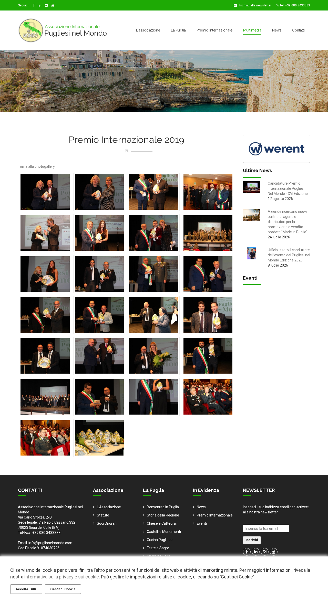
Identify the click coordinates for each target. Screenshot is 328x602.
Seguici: (23, 5)
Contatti (298, 30)
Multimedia (252, 30)
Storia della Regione (163, 515)
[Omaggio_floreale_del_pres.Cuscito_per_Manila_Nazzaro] (153, 356)
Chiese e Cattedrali (162, 523)
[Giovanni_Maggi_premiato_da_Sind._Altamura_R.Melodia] (44, 315)
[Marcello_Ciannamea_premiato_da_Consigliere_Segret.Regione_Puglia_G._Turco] (207, 315)
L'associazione (148, 30)
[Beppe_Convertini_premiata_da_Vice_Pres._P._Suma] (44, 233)
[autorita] (207, 192)
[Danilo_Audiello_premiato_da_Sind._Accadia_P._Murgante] (153, 233)
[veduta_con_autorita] (207, 397)
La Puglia (178, 30)
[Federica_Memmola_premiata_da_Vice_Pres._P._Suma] (44, 274)
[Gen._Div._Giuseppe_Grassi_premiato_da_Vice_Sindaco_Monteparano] (153, 274)
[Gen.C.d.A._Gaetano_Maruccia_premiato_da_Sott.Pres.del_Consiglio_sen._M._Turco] (99, 274)
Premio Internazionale (214, 30)
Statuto (103, 515)
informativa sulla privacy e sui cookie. (62, 576)
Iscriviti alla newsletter (255, 5)
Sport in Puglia (158, 556)
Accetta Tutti (26, 589)
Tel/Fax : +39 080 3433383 (39, 533)
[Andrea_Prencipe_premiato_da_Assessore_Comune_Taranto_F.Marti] (44, 192)
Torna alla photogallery (36, 166)
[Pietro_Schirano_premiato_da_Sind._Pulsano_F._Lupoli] (207, 356)
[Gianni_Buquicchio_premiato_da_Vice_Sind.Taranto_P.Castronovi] (207, 274)
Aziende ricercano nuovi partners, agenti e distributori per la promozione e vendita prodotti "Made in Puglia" (288, 221)
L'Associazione (109, 507)
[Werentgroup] (276, 148)
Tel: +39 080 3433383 (294, 5)
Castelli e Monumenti (164, 532)
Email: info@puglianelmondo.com (45, 543)
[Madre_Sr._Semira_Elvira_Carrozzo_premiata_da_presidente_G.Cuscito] (153, 315)
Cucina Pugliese (159, 540)
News (276, 30)
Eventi (202, 523)
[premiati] (44, 397)
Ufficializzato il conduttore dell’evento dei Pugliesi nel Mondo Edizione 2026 (289, 255)
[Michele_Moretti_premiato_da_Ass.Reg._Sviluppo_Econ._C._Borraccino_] (99, 356)
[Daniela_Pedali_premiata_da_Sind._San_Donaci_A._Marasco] (99, 233)
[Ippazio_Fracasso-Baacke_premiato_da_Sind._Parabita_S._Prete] (99, 315)
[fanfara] (207, 233)
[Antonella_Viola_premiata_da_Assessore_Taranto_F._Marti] (99, 192)
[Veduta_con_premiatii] (44, 438)
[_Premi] (99, 438)
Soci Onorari (107, 523)
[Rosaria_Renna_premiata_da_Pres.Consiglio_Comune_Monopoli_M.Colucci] (153, 397)
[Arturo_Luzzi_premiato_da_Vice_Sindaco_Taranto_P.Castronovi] (153, 192)
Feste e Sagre (158, 548)
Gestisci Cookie (63, 589)
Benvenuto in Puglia (163, 507)
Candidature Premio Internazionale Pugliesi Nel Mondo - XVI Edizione (288, 188)
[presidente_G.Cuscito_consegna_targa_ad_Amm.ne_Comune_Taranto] (99, 397)
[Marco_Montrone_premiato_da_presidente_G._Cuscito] (44, 356)
